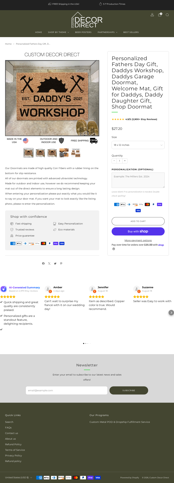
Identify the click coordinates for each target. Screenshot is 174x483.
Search (9, 421)
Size (114, 137)
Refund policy (13, 461)
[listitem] (64, 4)
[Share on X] (49, 263)
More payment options (138, 240)
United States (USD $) (17, 477)
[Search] (167, 14)
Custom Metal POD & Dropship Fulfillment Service (120, 421)
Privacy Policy (13, 455)
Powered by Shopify (129, 477)
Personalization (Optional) (132, 169)
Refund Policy (13, 444)
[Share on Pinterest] (61, 263)
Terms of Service (15, 449)
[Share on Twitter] (55, 263)
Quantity (117, 155)
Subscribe (129, 390)
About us (10, 438)
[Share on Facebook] (43, 263)
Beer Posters (83, 32)
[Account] (152, 14)
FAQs (8, 427)
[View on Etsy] (48, 289)
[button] (2, 312)
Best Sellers (131, 32)
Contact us (11, 433)
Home (38, 32)
